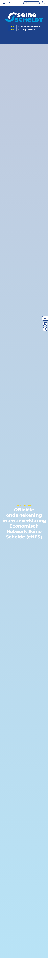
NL (10, 3)
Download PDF (45, 324)
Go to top (45, 318)
